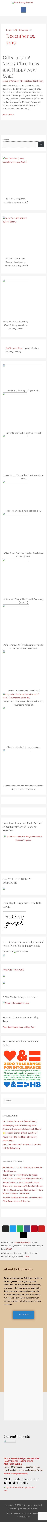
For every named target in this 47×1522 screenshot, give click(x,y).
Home (9, 1513)
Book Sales (26, 81)
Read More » (8, 114)
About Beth (25, 1193)
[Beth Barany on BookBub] (4, 955)
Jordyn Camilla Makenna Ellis (15, 1197)
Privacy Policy (23, 1517)
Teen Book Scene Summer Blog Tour (19, 1027)
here (27, 1256)
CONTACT (26, 1513)
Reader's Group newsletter (16, 1473)
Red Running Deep (14, 348)
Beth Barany (8, 1167)
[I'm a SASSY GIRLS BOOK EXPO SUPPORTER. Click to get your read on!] (4, 888)
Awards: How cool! (13, 969)
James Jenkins (9, 1182)
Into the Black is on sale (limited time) (19, 1121)
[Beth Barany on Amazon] (15, 952)
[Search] (41, 144)
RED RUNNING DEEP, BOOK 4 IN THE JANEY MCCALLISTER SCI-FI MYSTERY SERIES (21, 1461)
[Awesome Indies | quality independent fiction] (4, 982)
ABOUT (17, 1513)
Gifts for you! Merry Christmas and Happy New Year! (21, 66)
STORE (9, 1249)
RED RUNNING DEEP (22, 1242)
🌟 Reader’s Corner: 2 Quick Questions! (20, 1133)
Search (6, 140)
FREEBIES (36, 1513)
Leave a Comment (11, 81)
